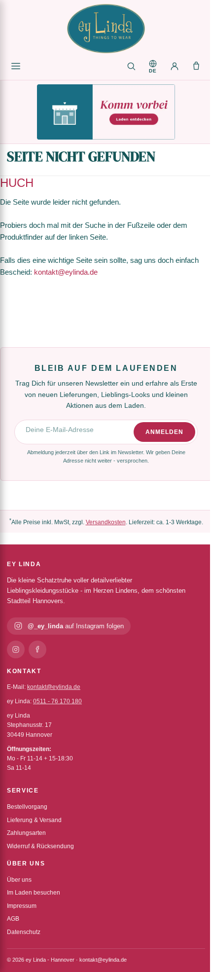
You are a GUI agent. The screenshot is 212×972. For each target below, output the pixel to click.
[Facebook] (37, 649)
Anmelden (164, 432)
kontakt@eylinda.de (66, 272)
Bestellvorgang (27, 806)
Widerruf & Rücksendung (40, 846)
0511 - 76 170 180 (57, 701)
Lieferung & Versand (34, 820)
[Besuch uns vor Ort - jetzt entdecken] (106, 112)
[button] (153, 66)
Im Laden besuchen (33, 892)
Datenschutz (23, 932)
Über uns (19, 879)
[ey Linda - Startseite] (106, 28)
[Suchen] (131, 66)
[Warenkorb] (196, 66)
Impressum (21, 905)
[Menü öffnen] (16, 66)
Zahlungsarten (26, 832)
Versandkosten (106, 522)
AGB (13, 918)
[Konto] (174, 66)
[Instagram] (16, 649)
